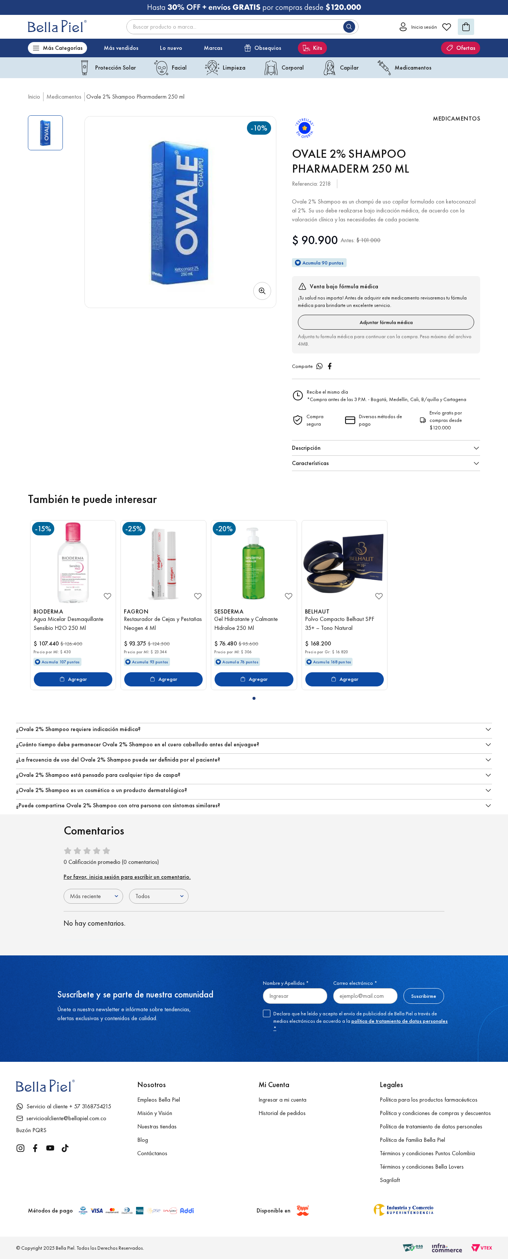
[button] (180, 212)
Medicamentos (63, 96)
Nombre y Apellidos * (286, 983)
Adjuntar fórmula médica (386, 322)
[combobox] (242, 26)
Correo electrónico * (355, 983)
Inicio (34, 96)
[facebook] (330, 366)
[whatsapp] (319, 366)
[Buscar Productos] (350, 27)
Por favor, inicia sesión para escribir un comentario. (127, 877)
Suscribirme (423, 996)
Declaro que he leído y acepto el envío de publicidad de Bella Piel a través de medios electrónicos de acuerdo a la (360, 1021)
